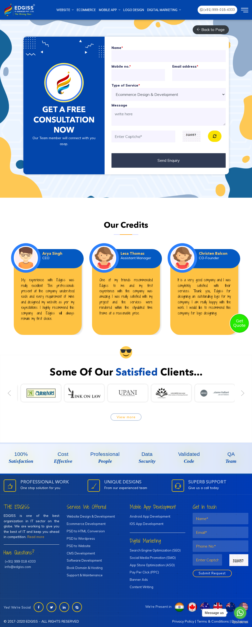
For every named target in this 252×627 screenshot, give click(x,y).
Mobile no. (121, 66)
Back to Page (212, 29)
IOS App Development (146, 524)
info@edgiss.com (18, 567)
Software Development (84, 560)
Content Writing (141, 587)
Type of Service (125, 85)
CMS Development (81, 553)
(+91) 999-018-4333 (219, 10)
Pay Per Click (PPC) (144, 572)
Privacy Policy (183, 621)
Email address (185, 66)
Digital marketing (163, 10)
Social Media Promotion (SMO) (153, 558)
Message (119, 105)
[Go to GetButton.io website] (240, 622)
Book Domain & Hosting (85, 568)
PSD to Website (79, 546)
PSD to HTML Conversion (86, 531)
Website (64, 10)
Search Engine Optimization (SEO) (155, 550)
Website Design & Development (91, 516)
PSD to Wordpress (81, 538)
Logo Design (133, 10)
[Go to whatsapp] (240, 613)
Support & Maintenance (85, 575)
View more (126, 417)
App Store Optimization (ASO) (152, 565)
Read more (35, 537)
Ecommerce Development (86, 524)
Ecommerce (86, 10)
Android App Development (150, 516)
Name (117, 47)
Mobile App (108, 10)
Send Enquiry (169, 160)
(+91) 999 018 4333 (20, 561)
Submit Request (212, 573)
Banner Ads (139, 580)
